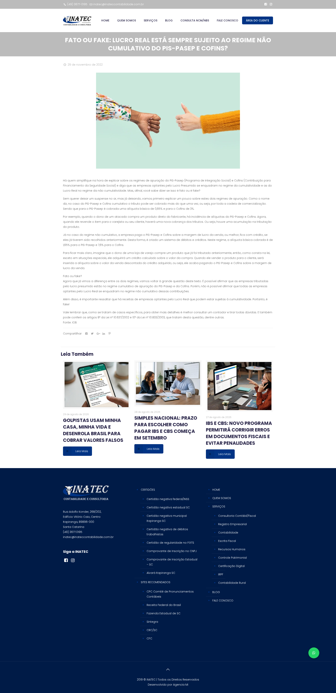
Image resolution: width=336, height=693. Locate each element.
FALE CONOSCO (222, 600)
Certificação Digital (231, 566)
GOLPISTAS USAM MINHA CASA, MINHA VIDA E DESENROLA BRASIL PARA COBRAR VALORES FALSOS (93, 430)
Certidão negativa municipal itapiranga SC (167, 518)
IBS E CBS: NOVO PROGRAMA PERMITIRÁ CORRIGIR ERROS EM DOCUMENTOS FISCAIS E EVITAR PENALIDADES (239, 433)
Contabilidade (228, 532)
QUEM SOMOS (221, 498)
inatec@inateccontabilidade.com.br (118, 4)
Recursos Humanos (231, 549)
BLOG (216, 592)
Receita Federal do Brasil (164, 605)
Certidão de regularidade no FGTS (170, 543)
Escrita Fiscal (227, 541)
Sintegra (152, 622)
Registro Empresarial (232, 524)
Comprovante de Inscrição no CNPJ (172, 551)
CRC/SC (152, 630)
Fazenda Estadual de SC (163, 613)
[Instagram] (271, 4)
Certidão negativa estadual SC (168, 507)
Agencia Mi (180, 685)
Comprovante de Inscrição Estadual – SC (172, 561)
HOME (216, 490)
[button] (313, 652)
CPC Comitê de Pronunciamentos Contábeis (170, 594)
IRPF (220, 574)
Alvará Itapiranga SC (161, 573)
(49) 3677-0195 (77, 4)
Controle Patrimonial (232, 558)
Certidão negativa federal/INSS (168, 499)
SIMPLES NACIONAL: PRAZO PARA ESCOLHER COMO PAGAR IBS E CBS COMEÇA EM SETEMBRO (165, 428)
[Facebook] (266, 4)
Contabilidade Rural (232, 583)
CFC (149, 638)
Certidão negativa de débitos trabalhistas (167, 531)
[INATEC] (77, 20)
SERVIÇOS (218, 506)
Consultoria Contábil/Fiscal (237, 516)
